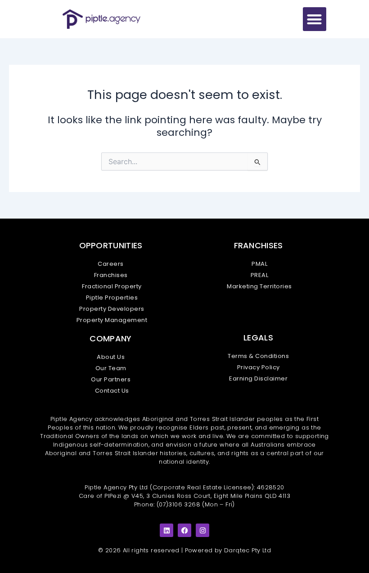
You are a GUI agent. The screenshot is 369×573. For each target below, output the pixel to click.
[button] (315, 19)
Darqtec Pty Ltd (247, 550)
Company (110, 338)
